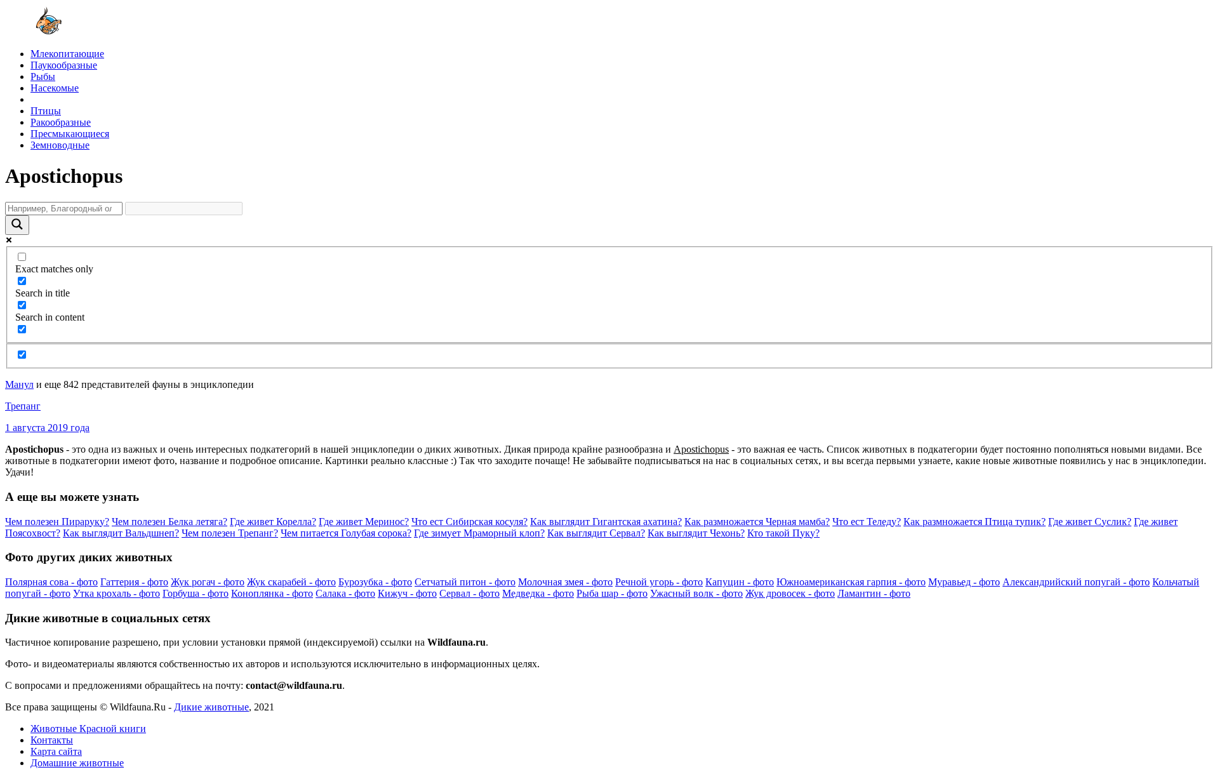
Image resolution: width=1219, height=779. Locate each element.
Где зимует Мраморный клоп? (479, 533)
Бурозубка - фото (375, 581)
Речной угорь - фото (659, 581)
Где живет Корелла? (273, 521)
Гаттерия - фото (134, 581)
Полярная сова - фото (51, 581)
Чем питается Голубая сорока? (346, 533)
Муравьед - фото (964, 581)
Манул (19, 384)
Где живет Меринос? (364, 521)
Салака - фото (345, 593)
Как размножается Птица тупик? (974, 521)
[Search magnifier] (17, 225)
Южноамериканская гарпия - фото (851, 581)
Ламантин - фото (873, 593)
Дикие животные (211, 707)
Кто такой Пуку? (783, 533)
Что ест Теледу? (866, 521)
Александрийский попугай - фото (1076, 581)
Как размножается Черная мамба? (757, 521)
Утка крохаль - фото (116, 593)
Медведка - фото (538, 593)
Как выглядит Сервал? (596, 533)
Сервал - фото (469, 593)
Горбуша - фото (196, 593)
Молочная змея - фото (565, 581)
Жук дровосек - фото (790, 593)
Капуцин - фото (739, 581)
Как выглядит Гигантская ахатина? (606, 521)
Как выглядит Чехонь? (696, 533)
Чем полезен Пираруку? (57, 521)
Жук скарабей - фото (291, 581)
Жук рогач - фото (207, 581)
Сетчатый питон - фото (465, 581)
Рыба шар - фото (612, 593)
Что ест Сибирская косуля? (469, 521)
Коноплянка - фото (272, 593)
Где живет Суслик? (1089, 521)
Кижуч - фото (407, 593)
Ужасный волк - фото (696, 593)
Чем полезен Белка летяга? (169, 521)
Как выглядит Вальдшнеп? (121, 533)
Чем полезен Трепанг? (230, 533)
